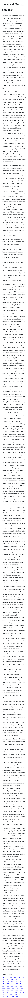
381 (24, 992)
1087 (4, 988)
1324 (12, 996)
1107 (24, 977)
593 (21, 983)
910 (19, 977)
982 (16, 981)
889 (7, 992)
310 (8, 981)
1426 (8, 986)
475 (3, 979)
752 (3, 992)
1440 (17, 996)
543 (20, 994)
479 (8, 996)
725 (12, 986)
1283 (8, 990)
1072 (22, 988)
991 (12, 983)
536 (12, 990)
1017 (8, 983)
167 (7, 977)
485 (11, 977)
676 (3, 986)
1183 (13, 988)
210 (16, 986)
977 (3, 990)
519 (17, 988)
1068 (4, 981)
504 (12, 981)
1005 (17, 990)
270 (3, 983)
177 (16, 979)
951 (16, 994)
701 (20, 979)
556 (21, 990)
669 (12, 992)
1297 (11, 994)
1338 (17, 983)
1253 (21, 986)
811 (7, 979)
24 (3, 977)
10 (20, 992)
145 (7, 994)
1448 (8, 988)
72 (3, 994)
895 (20, 981)
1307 (16, 992)
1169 (12, 979)
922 (15, 977)
